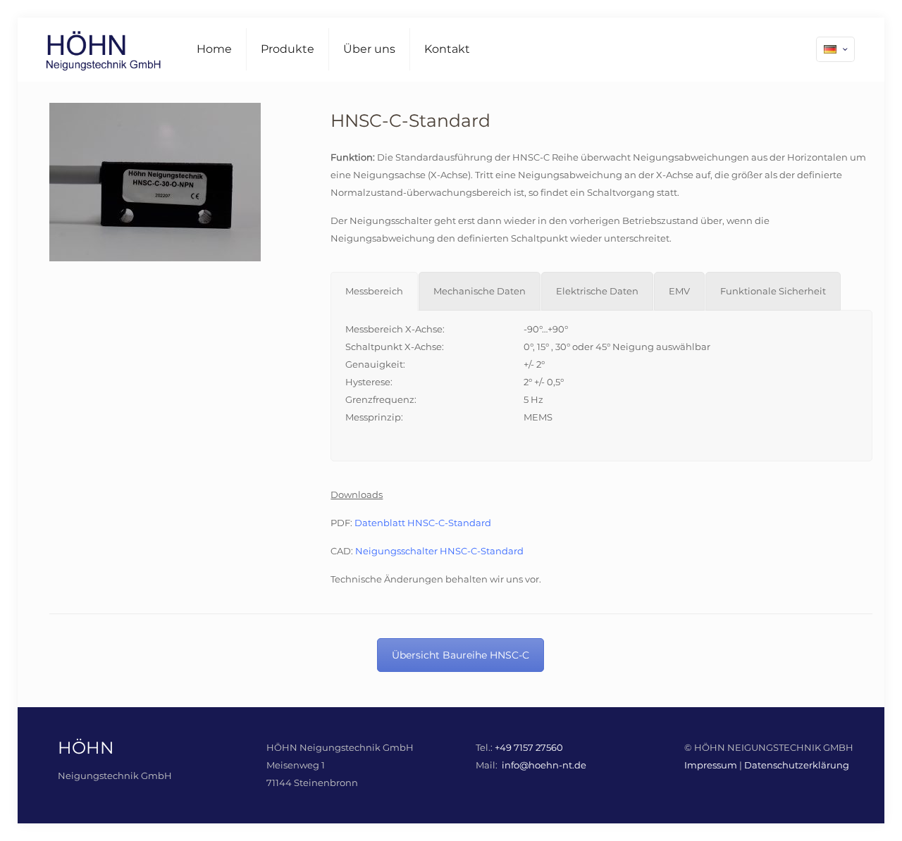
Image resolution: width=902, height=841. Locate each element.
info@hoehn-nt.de (544, 765)
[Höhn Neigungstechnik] (102, 49)
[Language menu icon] (835, 49)
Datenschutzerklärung (796, 765)
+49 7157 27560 (529, 747)
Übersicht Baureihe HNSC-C (460, 655)
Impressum (710, 765)
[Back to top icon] (844, 818)
